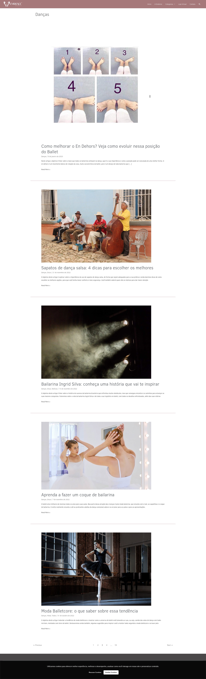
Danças (43, 156)
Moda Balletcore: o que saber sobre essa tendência (89, 611)
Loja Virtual (182, 4)
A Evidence (158, 4)
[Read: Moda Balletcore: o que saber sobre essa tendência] (103, 569)
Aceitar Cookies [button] (111, 672)
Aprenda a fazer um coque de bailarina (77, 495)
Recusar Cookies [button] (95, 672)
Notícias (55, 389)
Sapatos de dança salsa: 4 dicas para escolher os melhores (97, 268)
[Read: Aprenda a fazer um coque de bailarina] (103, 456)
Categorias (169, 4)
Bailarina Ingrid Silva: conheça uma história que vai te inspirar (100, 384)
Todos (54, 615)
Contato (192, 4)
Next (170, 645)
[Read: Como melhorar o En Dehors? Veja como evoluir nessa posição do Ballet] (103, 86)
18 (116, 645)
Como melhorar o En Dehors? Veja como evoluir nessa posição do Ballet (100, 149)
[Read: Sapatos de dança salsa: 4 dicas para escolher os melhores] (103, 226)
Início (149, 4)
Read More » (45, 169)
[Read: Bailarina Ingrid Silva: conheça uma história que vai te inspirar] (103, 342)
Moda (49, 615)
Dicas (49, 272)
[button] (199, 4)
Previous (37, 645)
